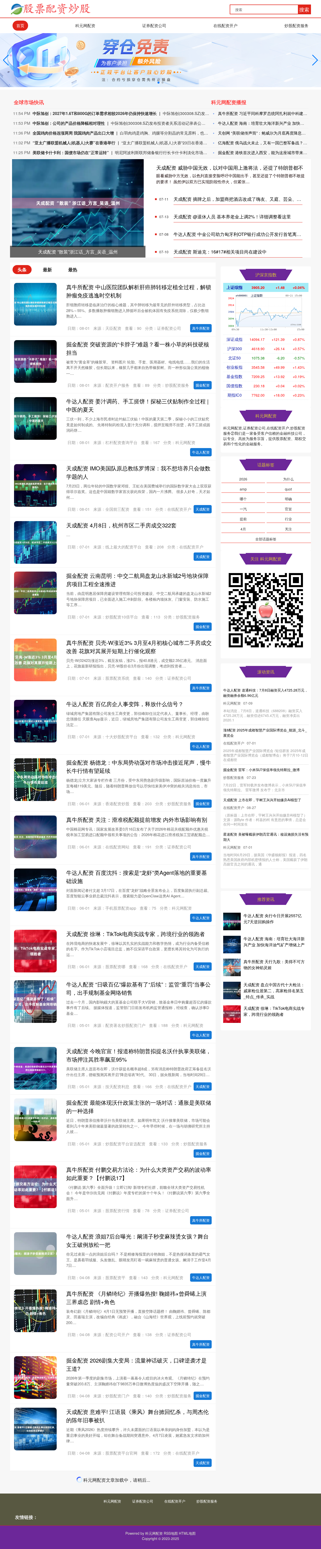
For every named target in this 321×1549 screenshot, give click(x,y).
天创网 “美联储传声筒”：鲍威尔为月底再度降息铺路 (264, 133)
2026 (243, 478)
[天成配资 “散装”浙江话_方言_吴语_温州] (78, 202)
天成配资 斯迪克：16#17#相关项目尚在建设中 (220, 251)
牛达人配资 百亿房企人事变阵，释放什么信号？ (125, 704)
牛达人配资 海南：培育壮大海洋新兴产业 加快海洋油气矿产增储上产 (274, 942)
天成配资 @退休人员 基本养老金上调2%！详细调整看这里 (232, 216)
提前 (243, 518)
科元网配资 (85, 25)
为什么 (288, 478)
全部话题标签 (265, 538)
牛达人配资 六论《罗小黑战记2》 (107, 1529)
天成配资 (203, 509)
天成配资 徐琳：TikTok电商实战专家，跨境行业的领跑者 (135, 934)
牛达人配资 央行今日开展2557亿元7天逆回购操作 (273, 918)
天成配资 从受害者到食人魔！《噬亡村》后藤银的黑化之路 (138, 1478)
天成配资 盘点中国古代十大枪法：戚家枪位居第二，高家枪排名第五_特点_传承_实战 (274, 991)
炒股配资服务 (296, 25)
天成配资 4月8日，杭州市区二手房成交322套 (121, 525)
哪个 (243, 498)
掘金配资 (203, 385)
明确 (288, 498)
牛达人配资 (201, 452)
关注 (288, 528)
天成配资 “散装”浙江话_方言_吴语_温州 (254, 690)
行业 (288, 518)
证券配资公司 (154, 25)
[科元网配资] (50, 8)
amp (243, 488)
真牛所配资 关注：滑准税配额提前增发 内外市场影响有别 (136, 819)
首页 (20, 25)
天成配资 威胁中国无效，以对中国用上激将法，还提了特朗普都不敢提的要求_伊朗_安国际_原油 (265, 727)
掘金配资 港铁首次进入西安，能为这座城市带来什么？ (266, 152)
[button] (315, 60)
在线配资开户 (225, 25)
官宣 (288, 508)
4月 (243, 528)
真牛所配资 (201, 328)
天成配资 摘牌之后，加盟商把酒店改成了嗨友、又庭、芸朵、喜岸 (240, 199)
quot (288, 488)
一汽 (243, 508)
